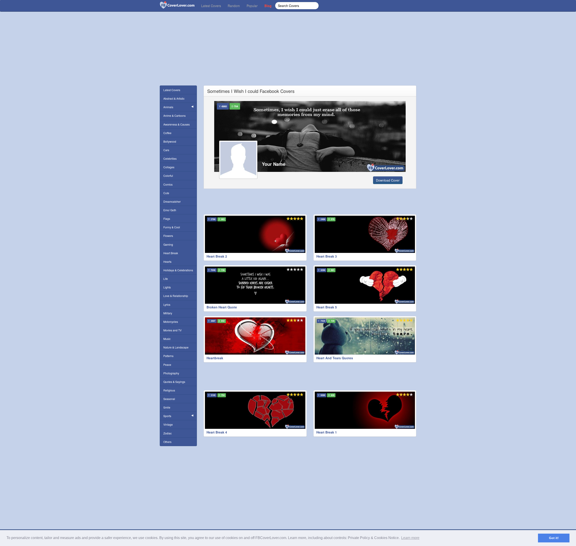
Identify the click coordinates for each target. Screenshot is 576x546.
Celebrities (170, 158)
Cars (166, 150)
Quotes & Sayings (174, 382)
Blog (268, 5)
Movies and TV (172, 330)
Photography (171, 373)
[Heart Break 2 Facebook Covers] (255, 234)
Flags (166, 218)
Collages (168, 167)
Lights (167, 287)
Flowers (168, 236)
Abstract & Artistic (173, 98)
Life (165, 279)
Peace (167, 364)
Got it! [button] (554, 538)
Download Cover (388, 180)
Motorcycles (170, 322)
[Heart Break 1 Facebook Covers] (365, 410)
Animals (168, 107)
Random (234, 5)
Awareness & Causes (176, 124)
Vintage (168, 424)
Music (167, 339)
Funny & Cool (171, 227)
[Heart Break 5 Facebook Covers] (365, 285)
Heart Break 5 (326, 307)
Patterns (168, 356)
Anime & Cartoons (174, 115)
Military (167, 313)
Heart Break (170, 253)
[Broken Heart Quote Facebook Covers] (255, 285)
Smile (166, 407)
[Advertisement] (288, 53)
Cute (166, 193)
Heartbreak (215, 358)
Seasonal (169, 399)
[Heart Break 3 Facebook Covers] (365, 234)
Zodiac (167, 433)
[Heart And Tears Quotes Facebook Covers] (365, 336)
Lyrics (166, 304)
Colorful (168, 176)
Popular (252, 5)
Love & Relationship (175, 296)
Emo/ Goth (169, 210)
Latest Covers (211, 5)
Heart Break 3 (326, 256)
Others (167, 442)
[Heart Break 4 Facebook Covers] (255, 410)
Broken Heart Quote (222, 307)
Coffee (167, 133)
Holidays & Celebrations (178, 270)
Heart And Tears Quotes (334, 358)
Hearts (167, 261)
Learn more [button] (410, 538)
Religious (169, 390)
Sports (167, 416)
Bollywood (169, 141)
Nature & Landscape (176, 347)
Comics (168, 184)
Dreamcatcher (172, 201)
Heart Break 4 (217, 432)
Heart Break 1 (326, 432)
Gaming (168, 244)
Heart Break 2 (217, 256)
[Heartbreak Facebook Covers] (255, 336)
